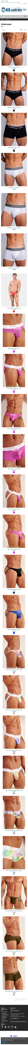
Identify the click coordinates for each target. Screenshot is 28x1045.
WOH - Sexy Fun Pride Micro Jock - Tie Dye (14, 669)
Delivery (2, 2)
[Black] (14, 70)
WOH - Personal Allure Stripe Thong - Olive (14, 910)
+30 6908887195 (15, 1018)
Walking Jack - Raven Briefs (14, 67)
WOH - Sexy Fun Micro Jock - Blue (14, 629)
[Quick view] (15, 65)
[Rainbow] (14, 673)
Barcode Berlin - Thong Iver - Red (14, 308)
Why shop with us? (4, 1021)
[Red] (14, 311)
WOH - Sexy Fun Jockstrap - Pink (14, 509)
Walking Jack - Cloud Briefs (14, 187)
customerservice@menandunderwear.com (19, 1021)
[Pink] (14, 352)
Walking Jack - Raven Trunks (14, 147)
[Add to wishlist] (13, 65)
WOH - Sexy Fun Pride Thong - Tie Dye (14, 750)
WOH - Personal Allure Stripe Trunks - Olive (14, 991)
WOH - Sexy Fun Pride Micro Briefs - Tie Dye (14, 830)
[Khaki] (14, 914)
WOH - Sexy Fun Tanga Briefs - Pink (14, 388)
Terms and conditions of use (9, 2)
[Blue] (14, 633)
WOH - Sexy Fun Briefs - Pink (14, 348)
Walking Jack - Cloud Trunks (14, 267)
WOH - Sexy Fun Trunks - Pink (14, 468)
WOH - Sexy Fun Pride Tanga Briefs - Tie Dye (14, 790)
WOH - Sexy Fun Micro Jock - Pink (14, 549)
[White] (14, 191)
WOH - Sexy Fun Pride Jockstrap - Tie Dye (14, 709)
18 (23, 999)
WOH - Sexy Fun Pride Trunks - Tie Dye (14, 870)
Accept (4, 1042)
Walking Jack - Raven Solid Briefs (14, 107)
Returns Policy (17, 2)
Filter (4, 29)
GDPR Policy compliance (4, 1017)
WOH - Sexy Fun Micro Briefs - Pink (14, 428)
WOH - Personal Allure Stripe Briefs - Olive (14, 951)
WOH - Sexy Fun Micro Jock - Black (14, 589)
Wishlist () (25, 3)
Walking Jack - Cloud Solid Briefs (14, 227)
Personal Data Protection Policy (19, 1040)
